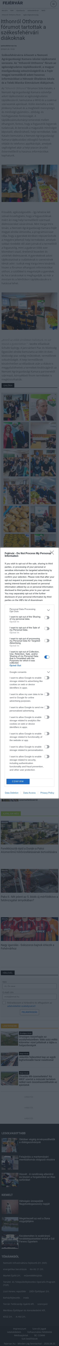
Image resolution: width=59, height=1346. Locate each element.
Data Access (29, 792)
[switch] (46, 617)
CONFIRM (18, 781)
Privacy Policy (47, 792)
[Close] (53, 554)
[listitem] (29, 610)
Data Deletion (11, 792)
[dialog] (29, 673)
